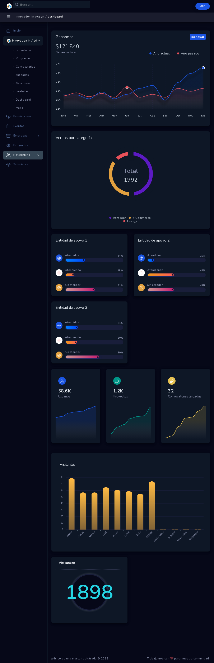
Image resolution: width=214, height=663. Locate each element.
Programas (23, 58)
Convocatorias (25, 67)
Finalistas (22, 91)
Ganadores (23, 83)
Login (202, 6)
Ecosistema (23, 50)
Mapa (19, 108)
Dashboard (23, 100)
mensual (197, 37)
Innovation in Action (30, 17)
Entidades (22, 75)
